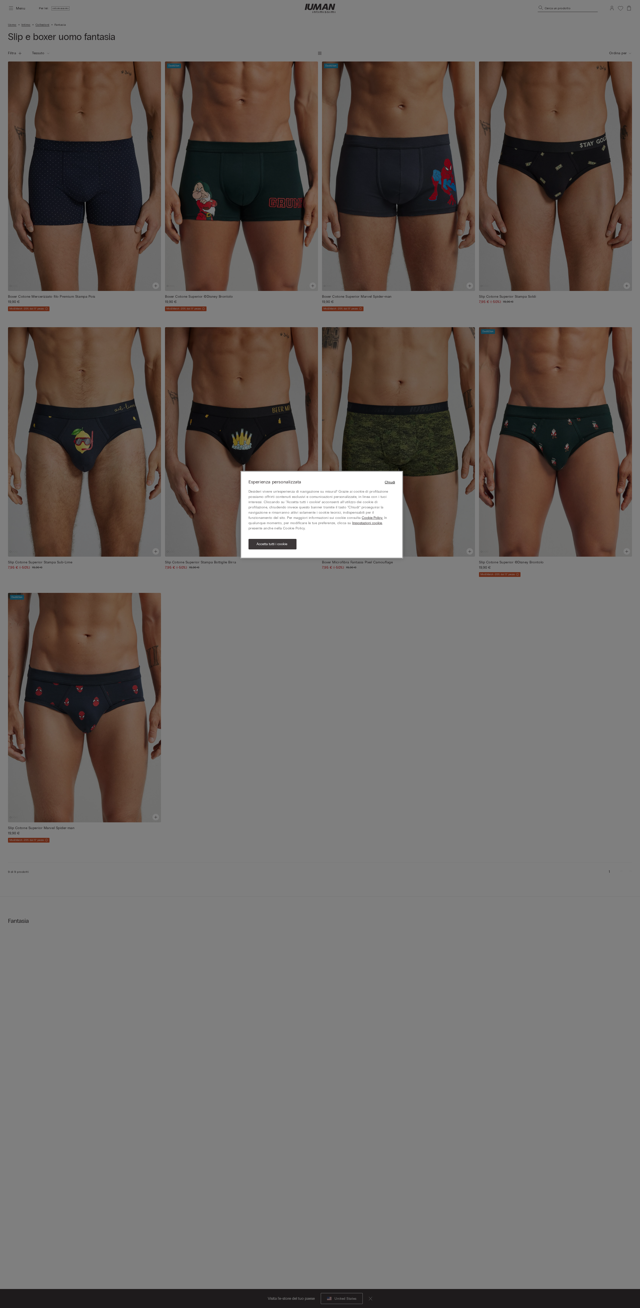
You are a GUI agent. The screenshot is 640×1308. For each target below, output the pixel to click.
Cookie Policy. (372, 518)
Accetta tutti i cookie (271, 544)
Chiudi (390, 482)
